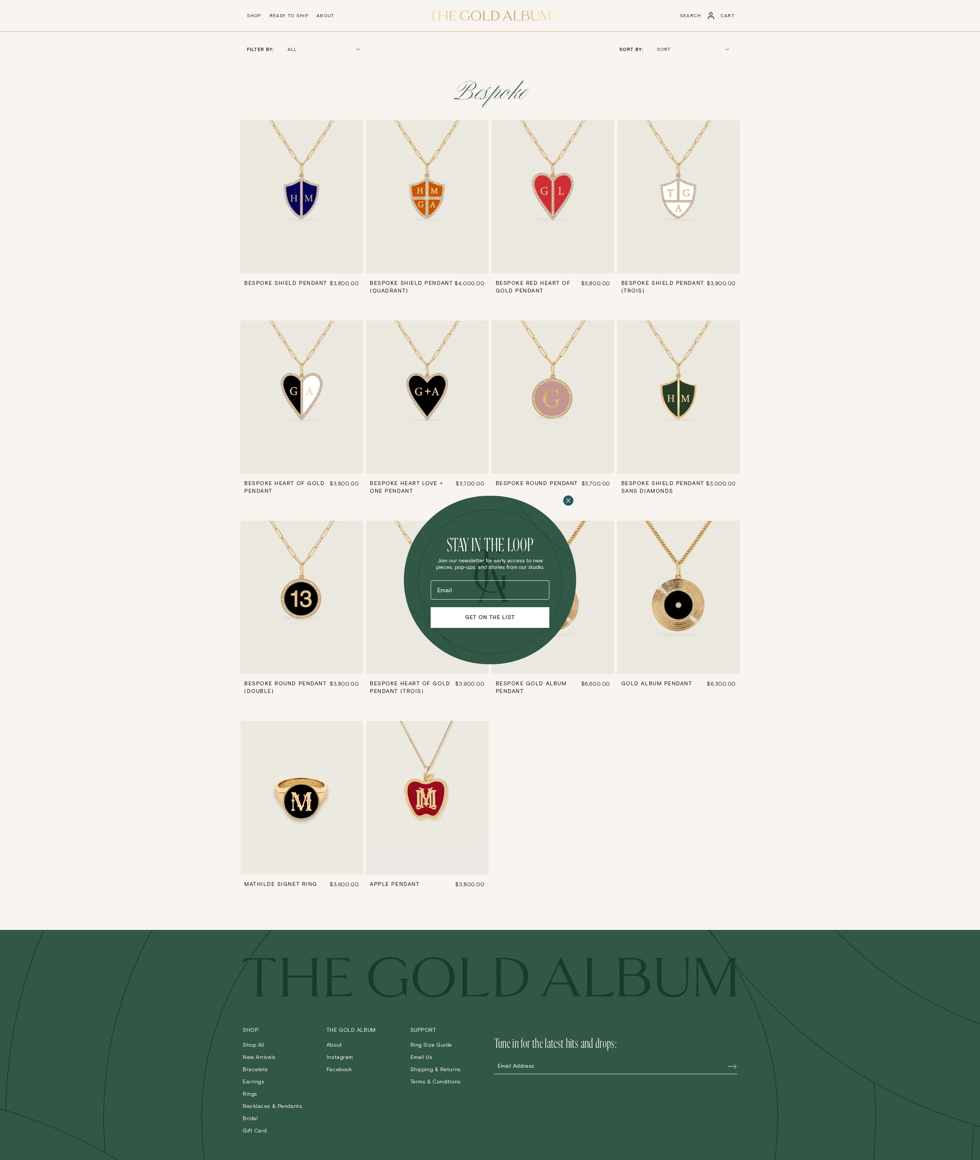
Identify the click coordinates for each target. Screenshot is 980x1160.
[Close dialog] (568, 500)
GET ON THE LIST (490, 617)
